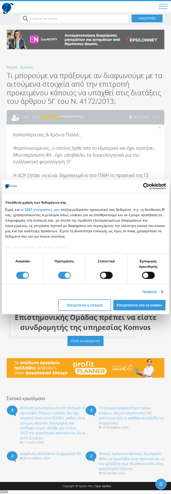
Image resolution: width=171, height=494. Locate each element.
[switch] (64, 275)
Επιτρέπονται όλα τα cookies (139, 305)
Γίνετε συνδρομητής (85, 341)
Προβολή (149, 292)
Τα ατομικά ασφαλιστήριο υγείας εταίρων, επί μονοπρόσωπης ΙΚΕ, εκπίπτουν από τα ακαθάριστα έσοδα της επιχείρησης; (131, 415)
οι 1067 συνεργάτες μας (40, 209)
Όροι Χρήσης (103, 486)
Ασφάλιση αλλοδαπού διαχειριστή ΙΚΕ (50, 453)
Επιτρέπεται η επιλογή (84, 305)
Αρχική (12, 67)
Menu (160, 480)
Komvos (26, 67)
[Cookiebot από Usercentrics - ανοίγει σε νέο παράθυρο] (146, 186)
